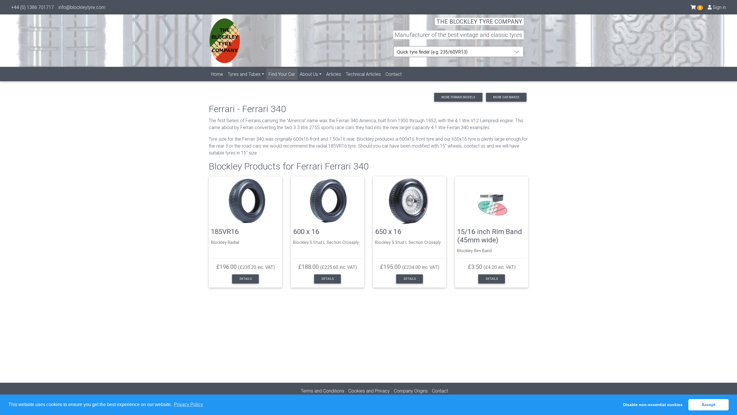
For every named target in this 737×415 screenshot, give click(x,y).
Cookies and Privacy (369, 391)
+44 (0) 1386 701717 (32, 7)
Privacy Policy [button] (188, 404)
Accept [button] (708, 404)
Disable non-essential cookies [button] (653, 404)
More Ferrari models (458, 97)
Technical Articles (363, 74)
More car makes (506, 97)
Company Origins (411, 391)
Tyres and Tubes (244, 74)
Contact (393, 74)
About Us (309, 74)
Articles (333, 74)
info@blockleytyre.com (81, 7)
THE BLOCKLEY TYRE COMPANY (479, 21)
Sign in (719, 7)
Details (246, 279)
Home (217, 74)
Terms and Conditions (322, 391)
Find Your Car (283, 74)
